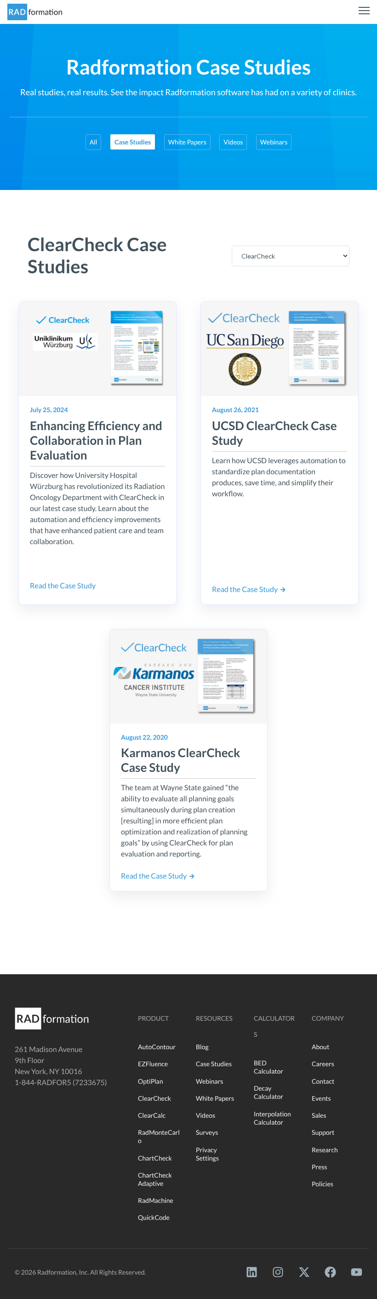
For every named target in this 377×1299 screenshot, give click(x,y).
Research (325, 1150)
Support (323, 1132)
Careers (323, 1064)
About (320, 1047)
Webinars (273, 142)
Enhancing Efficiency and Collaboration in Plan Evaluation (96, 440)
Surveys (207, 1132)
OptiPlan (150, 1081)
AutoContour (157, 1047)
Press (319, 1167)
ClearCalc (152, 1115)
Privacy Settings (207, 1154)
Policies (322, 1184)
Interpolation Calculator (272, 1118)
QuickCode (154, 1217)
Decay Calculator (268, 1092)
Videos (233, 142)
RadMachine (155, 1200)
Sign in (32, 159)
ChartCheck (155, 1158)
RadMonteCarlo (159, 1136)
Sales (319, 1115)
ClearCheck (154, 1098)
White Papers (187, 142)
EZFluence (153, 1064)
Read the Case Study (64, 585)
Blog (202, 1047)
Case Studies (214, 1064)
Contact (323, 1081)
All (93, 142)
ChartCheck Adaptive (155, 1179)
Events (321, 1098)
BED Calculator (268, 1067)
